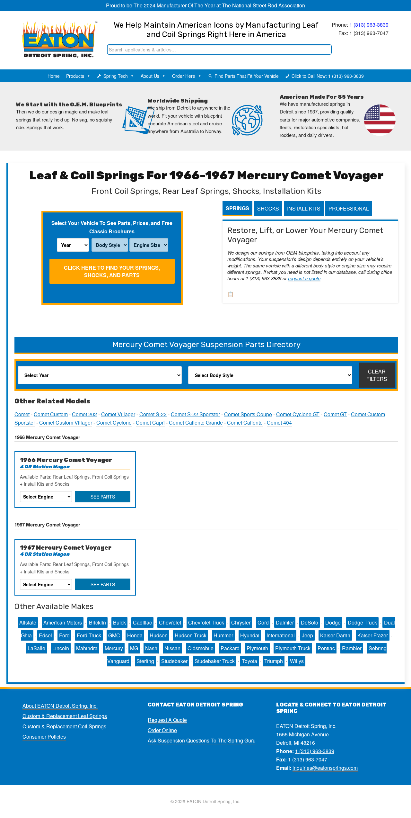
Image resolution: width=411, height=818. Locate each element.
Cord (263, 622)
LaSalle (36, 648)
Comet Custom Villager (65, 422)
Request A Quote (167, 720)
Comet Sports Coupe (248, 414)
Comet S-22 (153, 414)
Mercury (114, 648)
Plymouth (257, 648)
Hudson (159, 635)
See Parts (103, 496)
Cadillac (142, 622)
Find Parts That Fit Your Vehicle (246, 76)
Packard (230, 648)
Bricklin (97, 622)
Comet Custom (51, 414)
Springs (237, 208)
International (281, 635)
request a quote (304, 278)
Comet (22, 414)
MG (134, 648)
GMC (114, 635)
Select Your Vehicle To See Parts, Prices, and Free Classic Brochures (111, 227)
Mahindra (87, 648)
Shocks (268, 208)
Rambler (352, 648)
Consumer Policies (44, 736)
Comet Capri (150, 422)
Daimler (285, 622)
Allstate (27, 622)
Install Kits (303, 208)
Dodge (333, 622)
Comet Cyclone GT (297, 414)
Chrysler (240, 622)
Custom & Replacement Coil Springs (64, 726)
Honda (135, 635)
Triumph (273, 661)
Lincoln (60, 648)
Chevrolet (170, 622)
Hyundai (249, 635)
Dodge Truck (362, 622)
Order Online (162, 730)
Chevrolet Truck (206, 622)
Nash (151, 648)
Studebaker (174, 661)
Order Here (183, 76)
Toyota (249, 661)
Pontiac (326, 648)
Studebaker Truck (215, 661)
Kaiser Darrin (335, 635)
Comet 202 (84, 414)
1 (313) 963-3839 (369, 24)
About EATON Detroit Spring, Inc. (60, 705)
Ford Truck (89, 635)
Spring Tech (115, 76)
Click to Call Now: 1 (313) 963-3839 (328, 76)
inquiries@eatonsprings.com (325, 767)
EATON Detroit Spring (55, 32)
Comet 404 (279, 422)
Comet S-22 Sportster (195, 414)
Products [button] (75, 76)
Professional (348, 208)
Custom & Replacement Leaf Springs (64, 716)
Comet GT (335, 414)
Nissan (172, 648)
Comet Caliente (245, 422)
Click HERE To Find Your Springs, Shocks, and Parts (112, 271)
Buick (119, 622)
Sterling (145, 661)
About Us (150, 76)
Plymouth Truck (292, 648)
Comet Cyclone (114, 422)
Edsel (45, 635)
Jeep (307, 635)
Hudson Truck (190, 635)
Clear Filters (376, 375)
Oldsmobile (201, 648)
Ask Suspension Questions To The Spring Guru (202, 740)
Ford (64, 635)
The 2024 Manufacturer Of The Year (174, 5)
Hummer (223, 635)
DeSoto (309, 622)
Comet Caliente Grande (196, 422)
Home (54, 76)
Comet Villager (118, 414)
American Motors (62, 622)
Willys (297, 661)
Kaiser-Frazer (372, 635)
